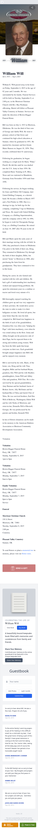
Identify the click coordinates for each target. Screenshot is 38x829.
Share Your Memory (14, 660)
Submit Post (19, 696)
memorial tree (28, 550)
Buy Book (22, 628)
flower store (26, 553)
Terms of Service (25, 820)
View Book (10, 628)
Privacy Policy (13, 820)
